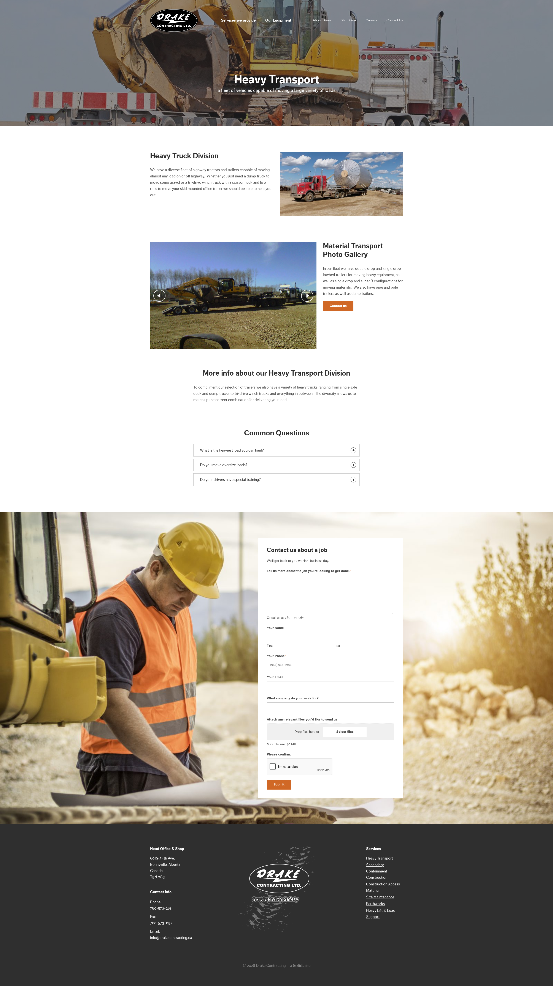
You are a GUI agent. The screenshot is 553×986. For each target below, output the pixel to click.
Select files (345, 731)
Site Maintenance (380, 897)
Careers (371, 20)
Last (337, 646)
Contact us (338, 306)
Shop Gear (348, 20)
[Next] (307, 296)
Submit (278, 784)
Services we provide (238, 20)
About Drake (322, 20)
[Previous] (159, 296)
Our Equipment (278, 20)
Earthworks (375, 904)
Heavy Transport (379, 858)
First (270, 646)
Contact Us (394, 20)
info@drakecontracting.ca (171, 938)
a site (300, 965)
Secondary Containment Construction (376, 871)
